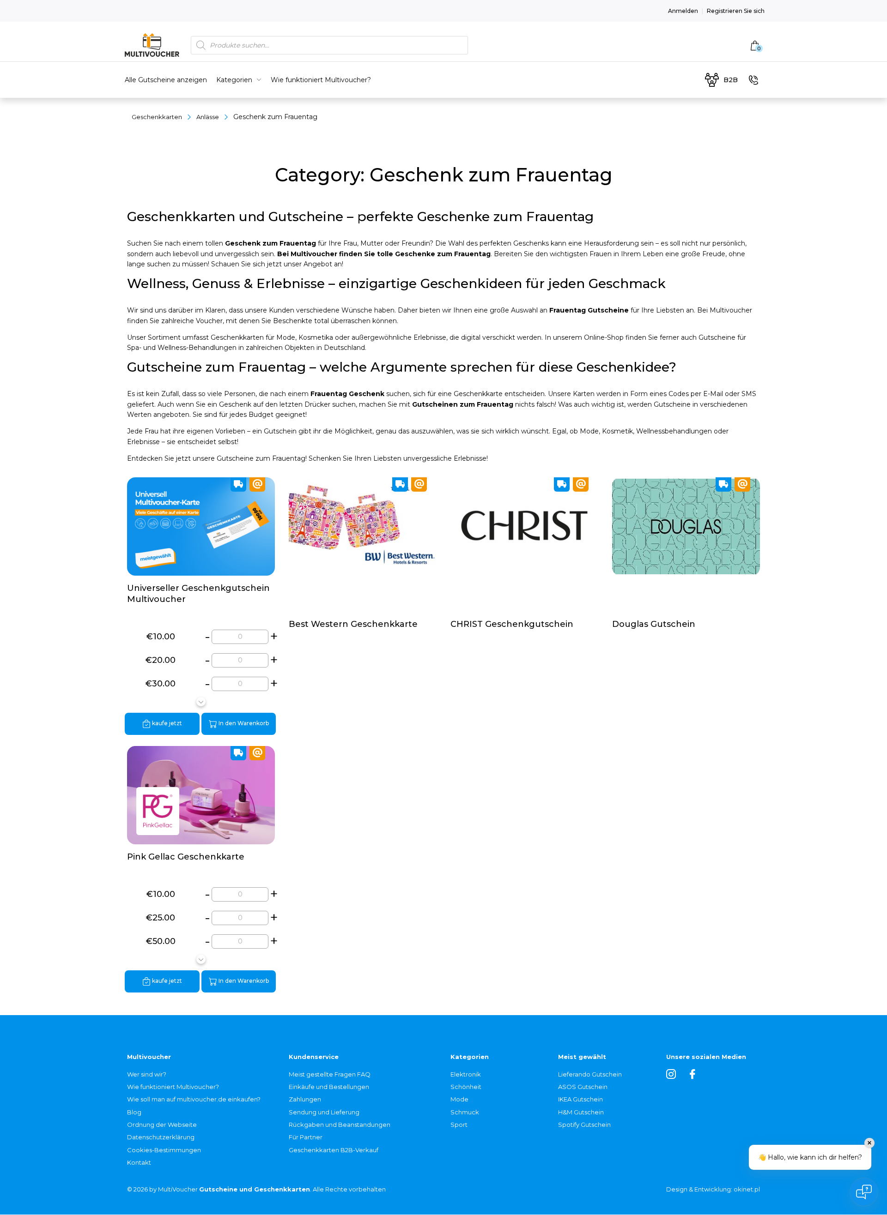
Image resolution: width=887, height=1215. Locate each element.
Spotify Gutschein (584, 1124)
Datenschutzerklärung (160, 1137)
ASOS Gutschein (583, 1086)
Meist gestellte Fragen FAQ (330, 1074)
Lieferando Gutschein (590, 1074)
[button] (201, 701)
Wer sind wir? (146, 1074)
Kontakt (139, 1162)
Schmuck (464, 1112)
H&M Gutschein (581, 1112)
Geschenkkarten (157, 116)
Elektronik (465, 1074)
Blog (134, 1112)
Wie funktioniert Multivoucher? (321, 80)
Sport (459, 1124)
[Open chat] (864, 1192)
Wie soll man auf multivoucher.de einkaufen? (194, 1099)
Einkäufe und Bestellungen (329, 1086)
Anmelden (683, 10)
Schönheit (465, 1086)
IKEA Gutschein (580, 1099)
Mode (459, 1099)
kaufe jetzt (166, 723)
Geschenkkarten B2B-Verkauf (333, 1150)
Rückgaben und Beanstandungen (339, 1124)
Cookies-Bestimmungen (164, 1150)
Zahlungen (305, 1099)
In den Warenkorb (243, 723)
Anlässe (207, 116)
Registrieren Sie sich (736, 10)
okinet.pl (747, 1189)
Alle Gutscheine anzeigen (166, 80)
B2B (730, 80)
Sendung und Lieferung (324, 1112)
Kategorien (234, 80)
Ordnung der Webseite (162, 1124)
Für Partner (305, 1137)
